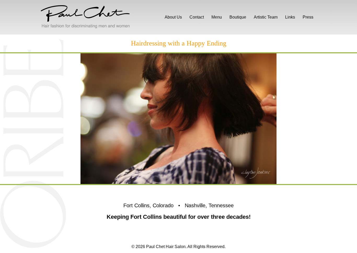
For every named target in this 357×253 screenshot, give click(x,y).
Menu (216, 17)
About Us (173, 17)
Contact (196, 17)
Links (290, 17)
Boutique (237, 17)
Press (308, 17)
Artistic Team (266, 17)
